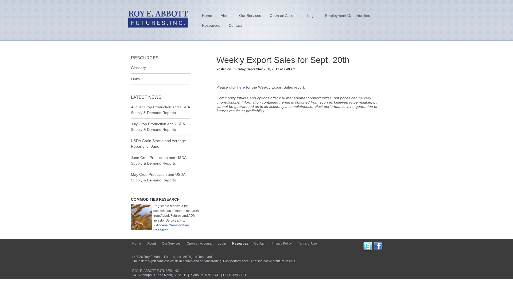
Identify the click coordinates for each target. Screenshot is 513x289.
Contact (235, 25)
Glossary (138, 68)
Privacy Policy (281, 243)
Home (207, 15)
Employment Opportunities (347, 15)
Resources (211, 25)
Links (135, 79)
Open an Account (284, 15)
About (226, 15)
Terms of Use (307, 243)
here (241, 87)
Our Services (250, 15)
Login (312, 15)
